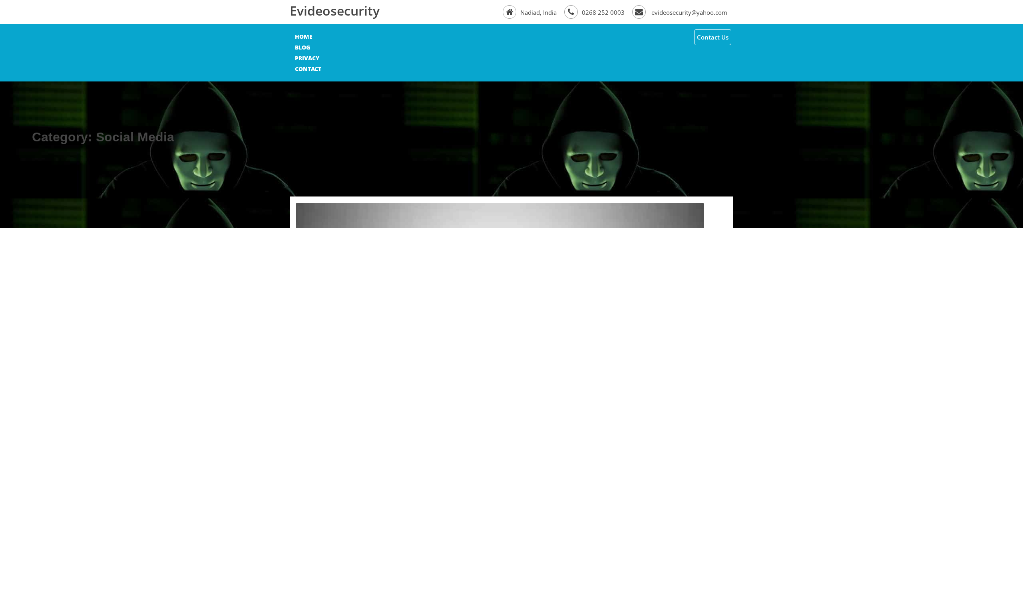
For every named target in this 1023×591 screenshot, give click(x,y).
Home (303, 36)
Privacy (307, 58)
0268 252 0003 (604, 12)
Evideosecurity (335, 10)
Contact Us (712, 37)
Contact (308, 69)
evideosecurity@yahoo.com (688, 12)
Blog (302, 47)
